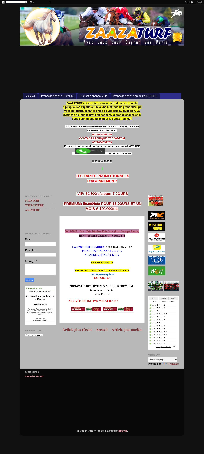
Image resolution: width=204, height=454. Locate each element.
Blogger (122, 431)
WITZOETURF (34, 205)
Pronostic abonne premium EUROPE (135, 95)
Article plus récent (77, 329)
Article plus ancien (127, 329)
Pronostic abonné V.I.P (93, 95)
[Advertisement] (102, 68)
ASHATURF (32, 210)
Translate (173, 364)
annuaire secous (34, 376)
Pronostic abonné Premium (57, 95)
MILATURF (32, 201)
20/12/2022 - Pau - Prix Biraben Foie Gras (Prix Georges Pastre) (102, 231)
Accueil (30, 95)
